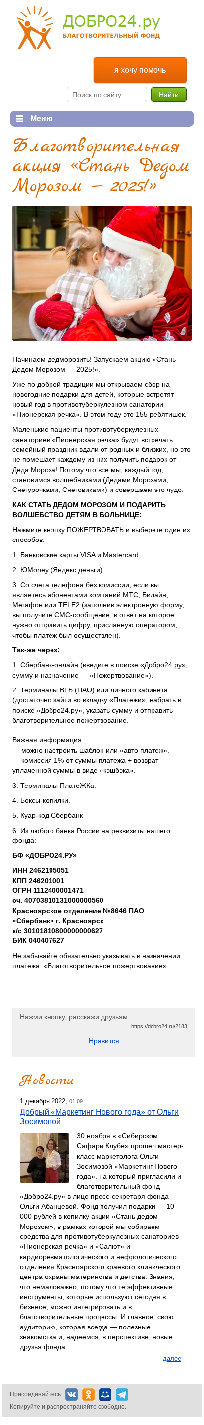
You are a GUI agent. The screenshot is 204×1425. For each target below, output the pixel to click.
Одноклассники (88, 1394)
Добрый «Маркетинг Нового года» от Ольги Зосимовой (99, 1116)
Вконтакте (71, 1394)
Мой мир (105, 1394)
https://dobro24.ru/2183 (159, 1026)
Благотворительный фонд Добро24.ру (88, 28)
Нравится (104, 1041)
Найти (169, 94)
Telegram (122, 1394)
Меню (31, 118)
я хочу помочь (140, 70)
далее (172, 1358)
